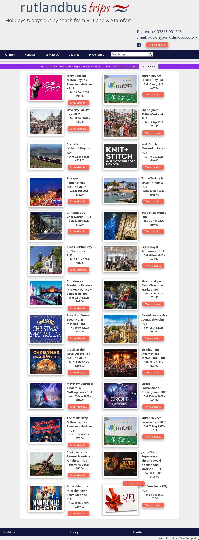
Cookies (137, 532)
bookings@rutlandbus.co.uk (172, 37)
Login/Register (157, 45)
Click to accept (148, 66)
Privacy (74, 532)
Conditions (8, 532)
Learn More (130, 66)
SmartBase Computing (185, 538)
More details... (78, 103)
